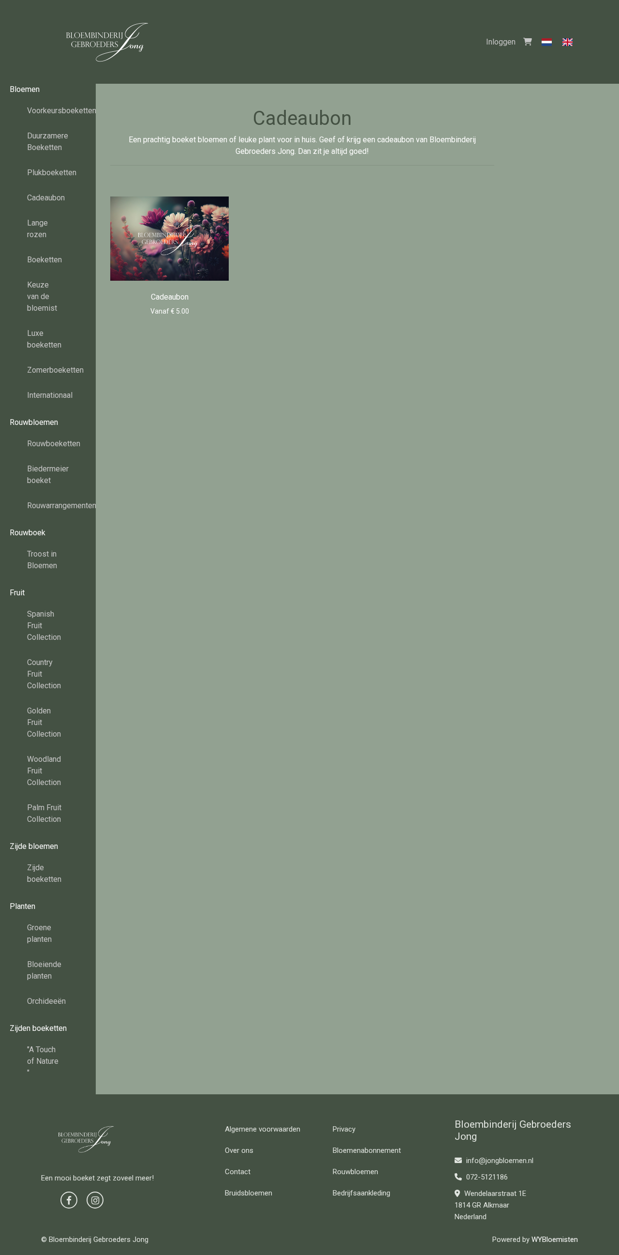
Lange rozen (37, 228)
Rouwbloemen (34, 422)
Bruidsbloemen (248, 1193)
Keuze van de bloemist (42, 296)
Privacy (344, 1129)
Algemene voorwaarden (262, 1129)
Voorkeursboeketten (48, 110)
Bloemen (25, 89)
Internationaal (48, 395)
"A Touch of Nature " (43, 1061)
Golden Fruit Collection (44, 722)
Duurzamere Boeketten (47, 141)
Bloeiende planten (44, 970)
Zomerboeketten (48, 370)
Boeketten (44, 259)
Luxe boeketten (44, 339)
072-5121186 (486, 1177)
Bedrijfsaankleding (361, 1193)
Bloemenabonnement (367, 1150)
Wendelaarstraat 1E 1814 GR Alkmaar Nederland (490, 1205)
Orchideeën (46, 1001)
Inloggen (501, 41)
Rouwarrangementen (48, 505)
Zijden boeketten (38, 1028)
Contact (238, 1171)
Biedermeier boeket (48, 474)
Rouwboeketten (48, 443)
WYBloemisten (554, 1239)
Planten (22, 906)
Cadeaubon (46, 197)
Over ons (239, 1150)
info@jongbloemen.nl (498, 1160)
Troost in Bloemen (42, 559)
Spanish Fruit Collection (44, 625)
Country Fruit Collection (44, 674)
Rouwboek (27, 532)
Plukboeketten (48, 172)
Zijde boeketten (44, 873)
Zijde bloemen (34, 846)
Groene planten (39, 933)
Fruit (17, 592)
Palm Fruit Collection (44, 813)
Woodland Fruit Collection (44, 771)
